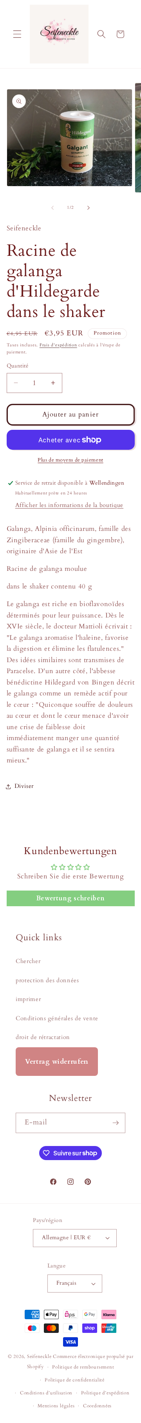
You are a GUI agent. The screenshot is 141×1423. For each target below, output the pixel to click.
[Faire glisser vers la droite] (88, 207)
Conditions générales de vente (57, 1018)
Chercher (28, 961)
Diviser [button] (24, 786)
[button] (17, 34)
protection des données (47, 980)
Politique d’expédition (105, 1393)
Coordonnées (97, 1406)
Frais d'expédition (58, 345)
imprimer (28, 999)
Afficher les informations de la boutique (69, 505)
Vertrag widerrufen (57, 1061)
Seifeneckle (39, 1356)
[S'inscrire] (115, 1123)
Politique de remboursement (83, 1367)
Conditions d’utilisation (46, 1393)
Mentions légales (56, 1406)
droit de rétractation (43, 1037)
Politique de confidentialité (75, 1380)
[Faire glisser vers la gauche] (52, 207)
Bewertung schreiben (70, 898)
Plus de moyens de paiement (70, 459)
